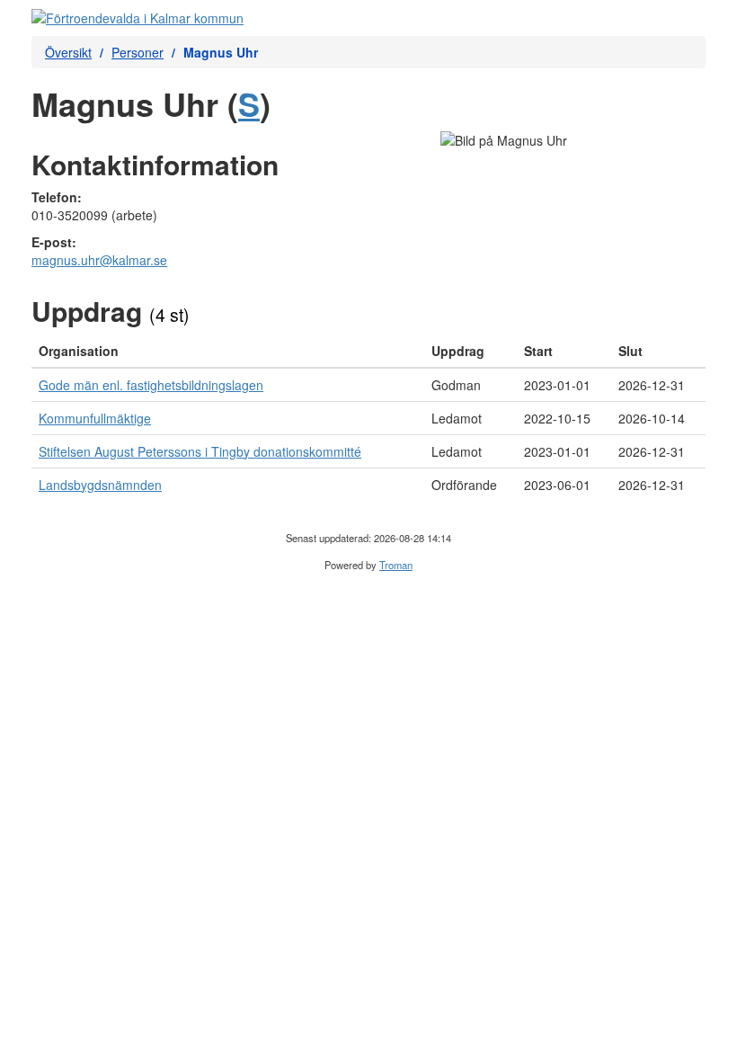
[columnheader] (227, 351)
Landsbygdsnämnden (100, 485)
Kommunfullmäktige (95, 418)
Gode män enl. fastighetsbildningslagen (151, 385)
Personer (137, 52)
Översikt (68, 52)
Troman (396, 564)
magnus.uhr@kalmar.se (99, 260)
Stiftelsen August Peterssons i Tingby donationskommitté (200, 451)
